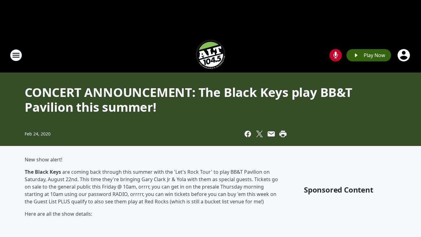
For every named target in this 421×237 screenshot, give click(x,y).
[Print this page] (283, 134)
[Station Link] (210, 55)
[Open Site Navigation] (16, 55)
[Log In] (404, 55)
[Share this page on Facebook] (247, 134)
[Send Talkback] (335, 55)
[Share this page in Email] (271, 134)
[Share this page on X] (259, 134)
